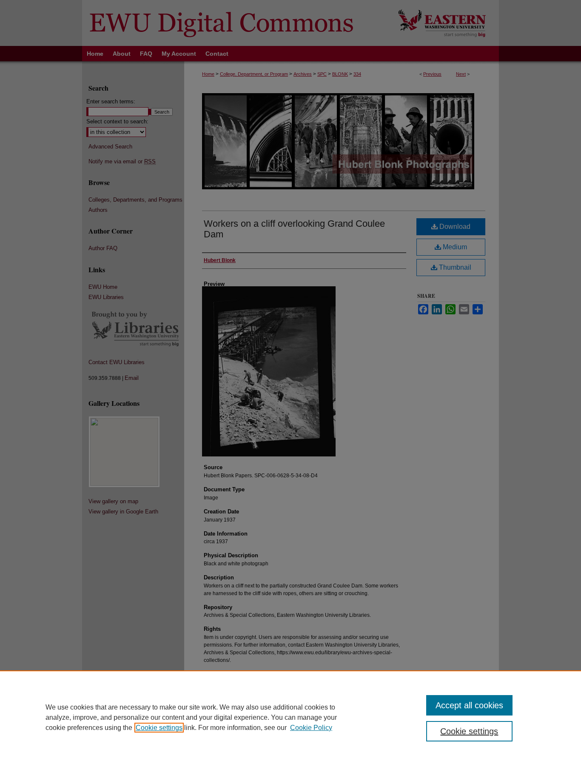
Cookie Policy (311, 727)
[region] (290, 717)
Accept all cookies (469, 705)
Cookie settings (159, 727)
